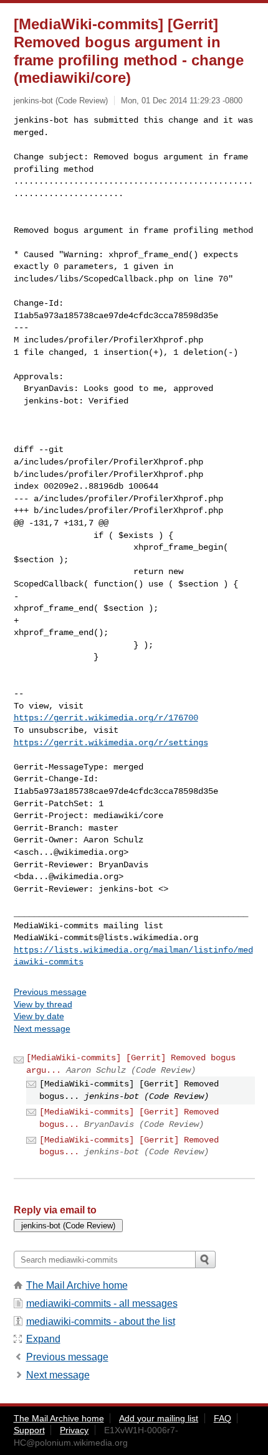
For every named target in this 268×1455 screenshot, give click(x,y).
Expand (43, 1339)
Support (29, 1430)
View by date (39, 1016)
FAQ (222, 1418)
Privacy (74, 1430)
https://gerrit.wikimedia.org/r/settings (111, 743)
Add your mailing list (158, 1418)
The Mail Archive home (77, 1285)
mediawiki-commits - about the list (100, 1321)
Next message (42, 1029)
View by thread (43, 1004)
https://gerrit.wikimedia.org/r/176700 (106, 718)
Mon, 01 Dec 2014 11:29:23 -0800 (181, 100)
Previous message (50, 992)
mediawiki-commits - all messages (102, 1303)
